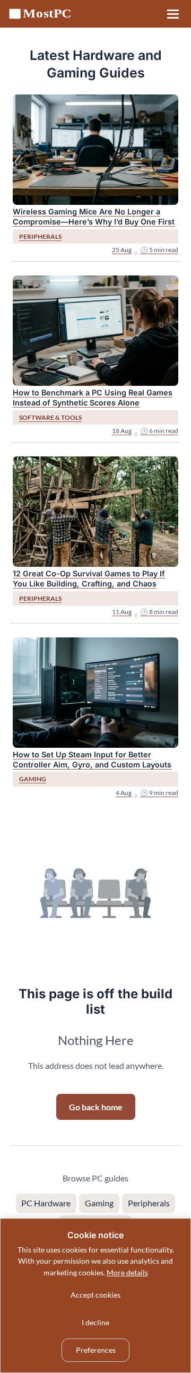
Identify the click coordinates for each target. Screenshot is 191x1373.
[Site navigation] (173, 13)
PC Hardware (46, 1203)
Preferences (96, 1349)
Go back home (96, 1107)
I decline (95, 1322)
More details (127, 1272)
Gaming (99, 1203)
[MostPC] (43, 13)
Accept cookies (95, 1294)
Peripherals (149, 1203)
